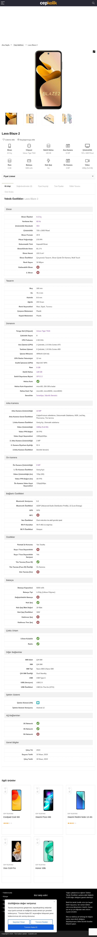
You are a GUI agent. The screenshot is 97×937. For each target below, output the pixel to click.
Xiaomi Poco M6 (43, 817)
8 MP (38, 465)
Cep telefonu (18, 45)
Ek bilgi (8, 186)
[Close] (54, 901)
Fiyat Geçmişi (43, 186)
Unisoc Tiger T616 (43, 331)
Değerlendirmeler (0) (24, 186)
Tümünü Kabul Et (30, 927)
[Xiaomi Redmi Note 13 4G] (81, 800)
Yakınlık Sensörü (51, 395)
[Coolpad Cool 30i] (16, 800)
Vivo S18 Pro (9, 868)
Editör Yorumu (75, 186)
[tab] (7, 186)
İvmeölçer (40, 395)
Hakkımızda (7, 893)
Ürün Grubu (9, 192)
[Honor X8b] (48, 851)
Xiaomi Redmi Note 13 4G (80, 817)
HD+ (38, 226)
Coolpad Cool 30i (11, 817)
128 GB (39, 372)
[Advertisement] (48, 24)
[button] (94, 51)
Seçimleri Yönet (19, 922)
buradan (89, 921)
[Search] (93, 3)
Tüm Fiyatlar (59, 186)
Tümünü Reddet (41, 922)
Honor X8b (40, 868)
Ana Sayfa (5, 45)
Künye (5, 896)
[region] (31, 916)
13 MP (38, 411)
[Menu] (3, 3)
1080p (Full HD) (42, 427)
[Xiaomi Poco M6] (48, 800)
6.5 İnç (39, 217)
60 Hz (38, 221)
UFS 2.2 (39, 376)
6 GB (38, 367)
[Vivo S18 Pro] (16, 851)
